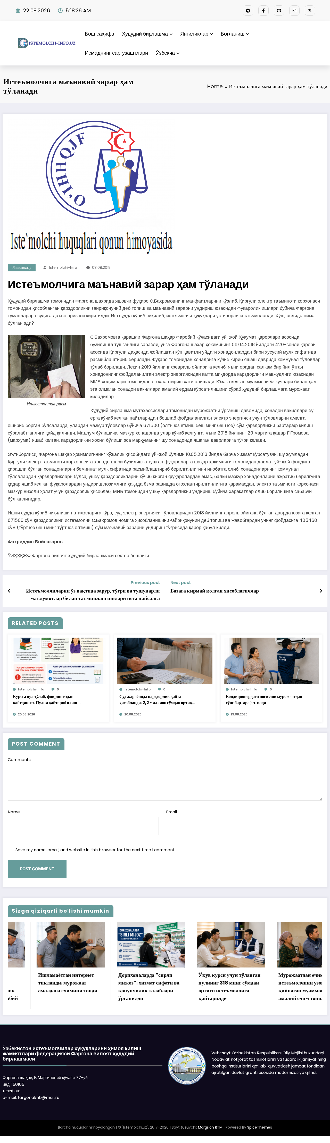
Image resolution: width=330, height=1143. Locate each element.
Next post (180, 582)
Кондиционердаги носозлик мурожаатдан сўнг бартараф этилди (264, 700)
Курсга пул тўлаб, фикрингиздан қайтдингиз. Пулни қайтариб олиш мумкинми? (45, 700)
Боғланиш (232, 33)
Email (171, 812)
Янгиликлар (194, 33)
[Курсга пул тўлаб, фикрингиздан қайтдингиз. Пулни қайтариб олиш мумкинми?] (58, 660)
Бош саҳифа (99, 33)
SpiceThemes (259, 1134)
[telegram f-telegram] (248, 10)
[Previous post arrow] (9, 591)
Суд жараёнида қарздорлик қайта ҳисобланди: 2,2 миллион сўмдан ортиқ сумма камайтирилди (155, 700)
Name (14, 812)
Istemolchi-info (63, 267)
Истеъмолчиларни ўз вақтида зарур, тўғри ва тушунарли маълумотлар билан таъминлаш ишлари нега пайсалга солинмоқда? (93, 594)
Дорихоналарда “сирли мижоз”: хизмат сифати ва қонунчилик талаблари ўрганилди (40, 986)
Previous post (145, 582)
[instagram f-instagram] (294, 10)
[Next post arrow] (320, 591)
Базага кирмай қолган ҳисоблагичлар (214, 590)
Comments (19, 760)
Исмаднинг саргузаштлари (116, 52)
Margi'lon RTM (210, 1134)
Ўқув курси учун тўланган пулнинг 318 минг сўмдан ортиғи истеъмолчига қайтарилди (121, 986)
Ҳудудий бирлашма (145, 33)
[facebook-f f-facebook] (263, 10)
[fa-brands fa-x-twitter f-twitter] (310, 10)
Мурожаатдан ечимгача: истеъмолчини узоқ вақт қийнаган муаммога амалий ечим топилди (199, 986)
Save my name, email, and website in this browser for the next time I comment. (95, 850)
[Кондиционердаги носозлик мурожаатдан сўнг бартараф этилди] (271, 660)
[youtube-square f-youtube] (279, 10)
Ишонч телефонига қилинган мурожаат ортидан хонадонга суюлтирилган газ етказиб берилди (281, 990)
